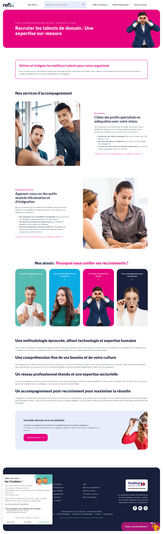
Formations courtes (90, 494)
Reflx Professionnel (120, 5)
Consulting (26, 23)
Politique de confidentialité (82, 514)
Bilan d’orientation (90, 497)
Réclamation (108, 514)
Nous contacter (140, 5)
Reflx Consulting (99, 5)
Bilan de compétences (91, 488)
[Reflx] (9, 5)
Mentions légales (63, 514)
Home (17, 23)
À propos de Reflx (56, 491)
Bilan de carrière (89, 491)
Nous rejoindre (54, 497)
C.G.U (52, 514)
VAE (84, 484)
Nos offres (32, 5)
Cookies (98, 514)
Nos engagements (56, 494)
